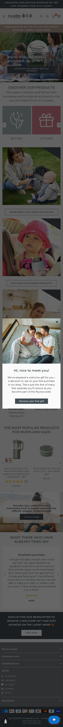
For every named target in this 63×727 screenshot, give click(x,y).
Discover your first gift (31, 401)
